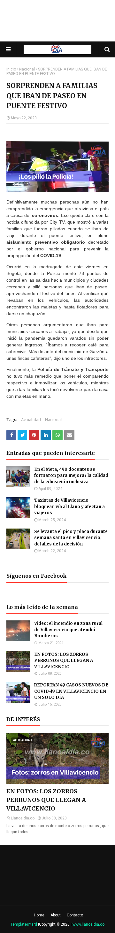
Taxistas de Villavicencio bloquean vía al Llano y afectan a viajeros (69, 506)
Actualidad (31, 419)
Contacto (75, 915)
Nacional (27, 69)
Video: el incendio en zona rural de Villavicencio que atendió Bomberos (68, 630)
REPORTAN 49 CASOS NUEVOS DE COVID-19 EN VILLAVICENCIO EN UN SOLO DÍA (71, 691)
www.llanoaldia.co (88, 924)
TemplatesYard (24, 924)
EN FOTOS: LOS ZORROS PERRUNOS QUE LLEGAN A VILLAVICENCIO (63, 661)
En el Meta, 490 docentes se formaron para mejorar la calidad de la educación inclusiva (71, 476)
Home (39, 915)
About (55, 915)
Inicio (11, 69)
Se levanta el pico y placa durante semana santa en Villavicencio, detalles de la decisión (71, 538)
